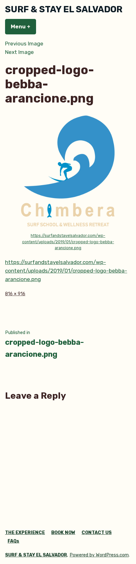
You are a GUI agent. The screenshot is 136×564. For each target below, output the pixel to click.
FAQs (13, 541)
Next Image (19, 52)
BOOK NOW (63, 532)
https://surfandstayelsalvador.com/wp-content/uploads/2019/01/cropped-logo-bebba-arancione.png (68, 241)
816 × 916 (15, 294)
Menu (23, 26)
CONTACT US (97, 532)
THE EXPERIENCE (25, 532)
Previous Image (24, 43)
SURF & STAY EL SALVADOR (63, 9)
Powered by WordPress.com (99, 555)
